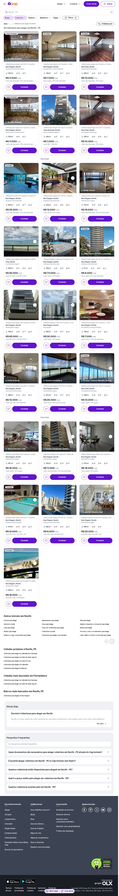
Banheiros (44, 18)
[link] (21, 61)
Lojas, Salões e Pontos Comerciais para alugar (95, 635)
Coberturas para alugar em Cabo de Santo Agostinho (21, 657)
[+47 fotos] (21, 368)
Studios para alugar (10, 631)
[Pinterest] (90, 810)
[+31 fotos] (96, 241)
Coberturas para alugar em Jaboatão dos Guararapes (21, 653)
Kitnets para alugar (86, 628)
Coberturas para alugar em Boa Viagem (17, 696)
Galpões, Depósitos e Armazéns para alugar (94, 624)
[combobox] (59, 12)
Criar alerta (68, 891)
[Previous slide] (106, 641)
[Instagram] (109, 810)
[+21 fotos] (59, 368)
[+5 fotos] (96, 178)
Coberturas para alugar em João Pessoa (17, 661)
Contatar (24, 87)
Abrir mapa (53, 891)
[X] (97, 810)
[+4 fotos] (21, 305)
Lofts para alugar (9, 628)
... (10, 24)
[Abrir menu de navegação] (4, 4)
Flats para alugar (85, 620)
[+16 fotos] (21, 46)
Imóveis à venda (9, 624)
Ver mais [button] (100, 724)
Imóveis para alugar (10, 620)
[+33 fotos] (59, 305)
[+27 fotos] (21, 241)
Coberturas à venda (48, 631)
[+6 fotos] (21, 178)
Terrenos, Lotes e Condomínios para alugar (94, 631)
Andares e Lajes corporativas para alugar (17, 635)
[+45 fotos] (59, 110)
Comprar (74, 4)
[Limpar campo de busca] (111, 12)
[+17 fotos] (59, 241)
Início (5, 24)
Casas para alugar (47, 624)
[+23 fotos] (59, 46)
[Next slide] (35, 46)
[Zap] (16, 4)
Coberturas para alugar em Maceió (15, 668)
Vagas (55, 18)
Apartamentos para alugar (50, 620)
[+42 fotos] (96, 46)
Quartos (31, 18)
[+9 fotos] (96, 436)
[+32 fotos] (96, 368)
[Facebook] (84, 810)
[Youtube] (103, 810)
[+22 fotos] (21, 436)
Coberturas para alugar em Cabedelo (16, 664)
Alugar (60, 4)
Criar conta (91, 4)
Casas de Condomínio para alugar (53, 628)
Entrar (109, 4)
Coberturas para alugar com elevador (54, 635)
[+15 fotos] (96, 305)
